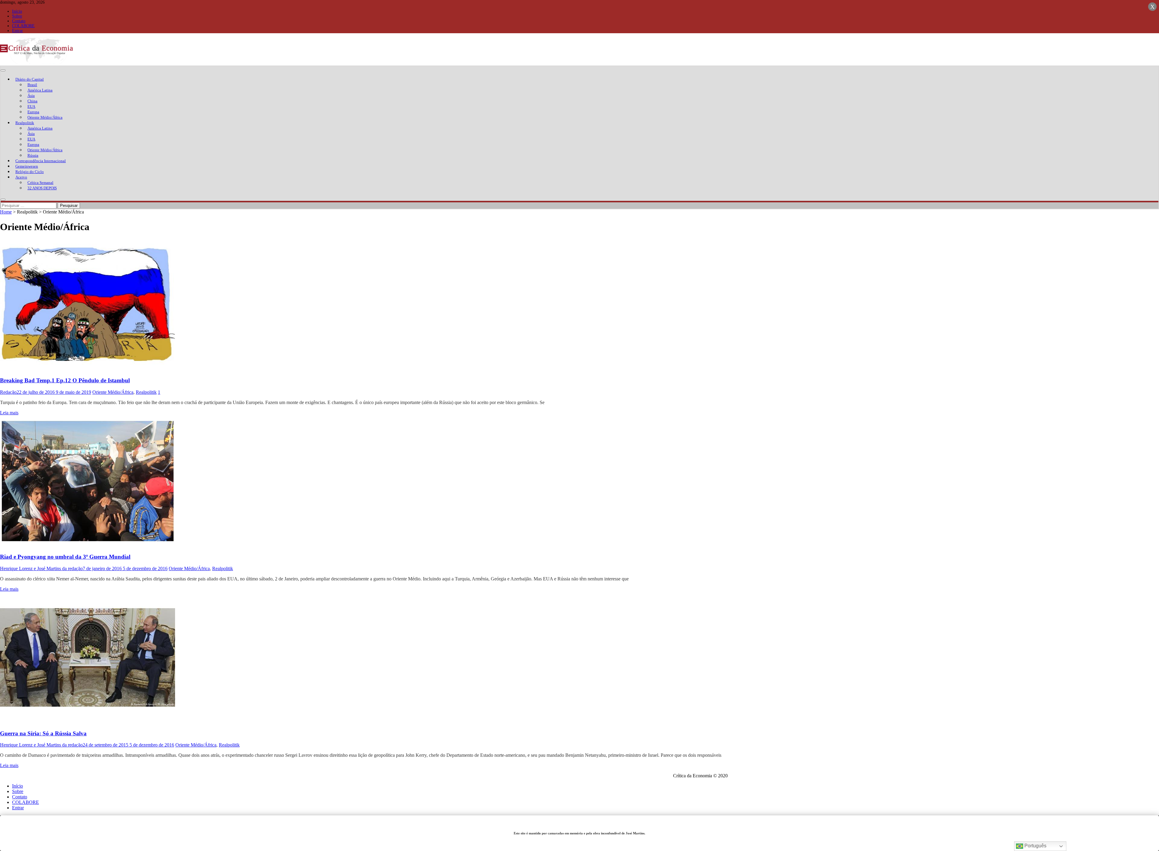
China (32, 101)
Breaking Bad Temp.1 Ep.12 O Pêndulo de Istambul (65, 380)
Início (17, 11)
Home (6, 211)
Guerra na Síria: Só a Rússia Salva (43, 733)
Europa (33, 112)
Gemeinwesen (26, 166)
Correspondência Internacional (40, 161)
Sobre (17, 16)
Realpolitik (24, 122)
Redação (8, 392)
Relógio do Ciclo (29, 171)
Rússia (32, 155)
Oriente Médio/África (44, 117)
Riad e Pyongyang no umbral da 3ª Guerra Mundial (65, 557)
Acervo (21, 177)
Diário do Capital (29, 79)
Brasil (32, 84)
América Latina (40, 90)
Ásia (31, 95)
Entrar (17, 30)
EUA (31, 106)
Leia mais (9, 412)
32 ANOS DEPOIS (42, 188)
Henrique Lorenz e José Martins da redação (41, 568)
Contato (18, 21)
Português (1034, 845)
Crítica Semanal (40, 182)
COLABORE (23, 26)
